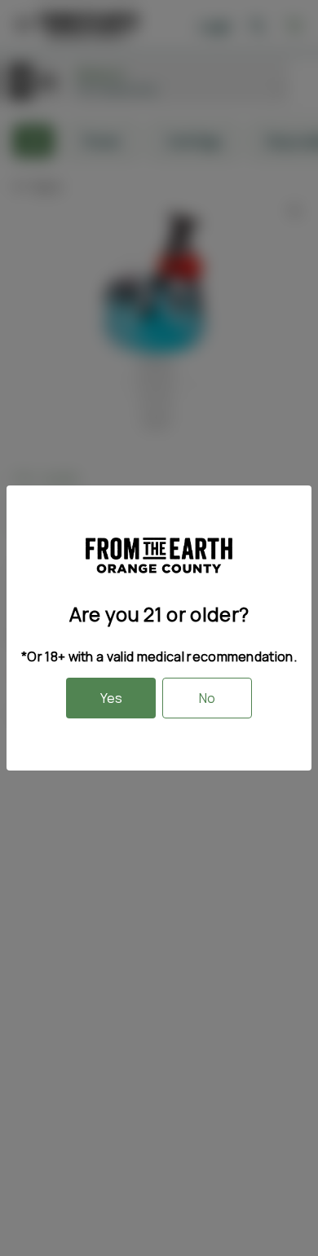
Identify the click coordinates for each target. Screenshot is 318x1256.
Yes (111, 698)
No (207, 698)
